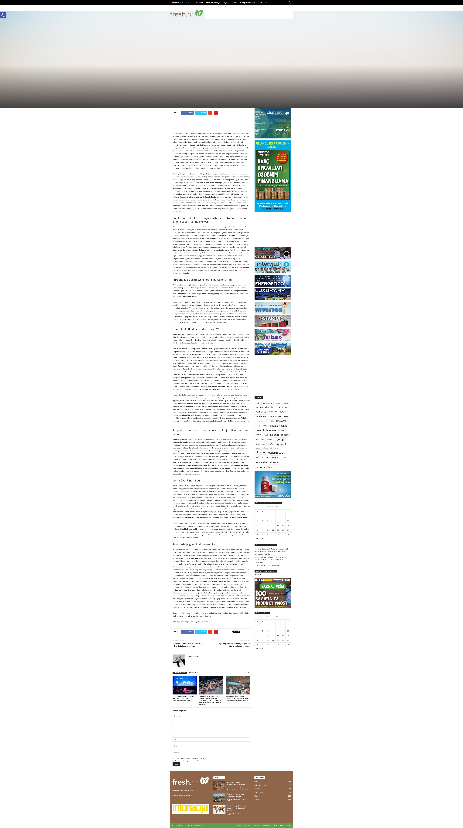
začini (284, 457)
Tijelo (226, 2)
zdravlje (261, 462)
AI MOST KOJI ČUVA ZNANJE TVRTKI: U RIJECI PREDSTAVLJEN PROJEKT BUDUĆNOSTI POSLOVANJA (270, 559)
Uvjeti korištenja (285, 825)
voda (267, 457)
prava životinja (278, 425)
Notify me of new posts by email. (186, 761)
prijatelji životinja (266, 430)
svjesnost (281, 444)
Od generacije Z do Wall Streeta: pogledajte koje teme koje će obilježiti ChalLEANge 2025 (237, 699)
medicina (261, 416)
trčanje (277, 448)
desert (285, 403)
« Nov (256, 538)
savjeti (279, 440)
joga (287, 407)
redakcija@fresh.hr (185, 796)
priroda (281, 430)
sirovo (258, 444)
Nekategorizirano (260, 785)
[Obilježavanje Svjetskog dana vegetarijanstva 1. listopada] (219, 809)
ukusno (260, 452)
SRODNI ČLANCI (179, 673)
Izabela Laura (181, 97)
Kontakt (263, 2)
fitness (279, 407)
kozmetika (273, 412)
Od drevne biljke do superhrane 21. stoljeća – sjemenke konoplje (236, 784)
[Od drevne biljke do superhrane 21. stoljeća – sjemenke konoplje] (219, 785)
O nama (238, 825)
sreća (270, 444)
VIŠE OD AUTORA (194, 673)
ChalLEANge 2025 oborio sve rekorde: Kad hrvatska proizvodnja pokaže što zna (183, 698)
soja (263, 444)
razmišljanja (271, 434)
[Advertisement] (249, 13)
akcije (258, 403)
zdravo (274, 462)
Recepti (199, 2)
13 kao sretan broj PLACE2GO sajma (267, 565)
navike (259, 421)
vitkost (260, 457)
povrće (265, 426)
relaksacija (260, 440)
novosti (281, 421)
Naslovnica (177, 2)
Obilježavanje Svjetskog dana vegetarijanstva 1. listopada (236, 808)
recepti (285, 434)
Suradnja (256, 825)
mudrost (283, 416)
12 (262, 525)
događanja (259, 407)
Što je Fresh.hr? (247, 2)
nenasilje (270, 421)
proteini (258, 435)
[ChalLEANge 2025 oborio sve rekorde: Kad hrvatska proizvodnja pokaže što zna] (185, 685)
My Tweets (258, 575)
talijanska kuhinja (262, 448)
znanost (261, 467)
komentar (261, 411)
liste (282, 411)
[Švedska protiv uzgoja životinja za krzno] (219, 797)
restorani (269, 440)
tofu (271, 448)
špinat (270, 467)
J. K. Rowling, (201, 398)
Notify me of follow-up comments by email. (190, 758)
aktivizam (267, 403)
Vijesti (189, 2)
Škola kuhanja (213, 2)
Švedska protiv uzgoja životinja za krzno (235, 795)
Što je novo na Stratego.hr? (265, 545)
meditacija (272, 416)
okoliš (258, 426)
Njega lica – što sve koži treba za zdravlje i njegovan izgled (187, 644)
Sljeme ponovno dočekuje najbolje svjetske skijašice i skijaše (234, 644)
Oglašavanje (266, 825)
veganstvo (275, 452)
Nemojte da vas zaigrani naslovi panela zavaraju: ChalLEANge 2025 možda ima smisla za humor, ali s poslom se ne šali (210, 700)
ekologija (269, 407)
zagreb (275, 457)
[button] (3, 15)
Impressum (247, 825)
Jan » (261, 538)
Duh (235, 2)
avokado (278, 403)
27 (268, 535)
